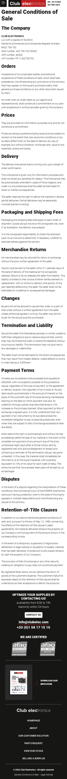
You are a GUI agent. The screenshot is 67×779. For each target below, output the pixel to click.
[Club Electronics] (27, 3)
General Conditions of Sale (26, 775)
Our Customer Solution (33, 735)
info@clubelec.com (33, 622)
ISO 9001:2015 (54, 5)
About (33, 728)
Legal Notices (47, 775)
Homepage (33, 720)
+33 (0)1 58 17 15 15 (33, 627)
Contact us (33, 614)
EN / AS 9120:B (54, 2)
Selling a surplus (33, 758)
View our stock (33, 751)
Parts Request (33, 743)
